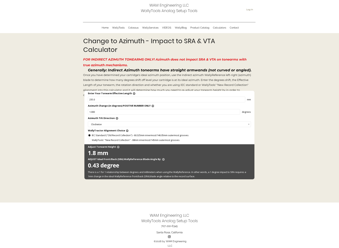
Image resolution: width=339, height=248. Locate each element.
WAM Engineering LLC (169, 5)
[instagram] (169, 236)
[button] (150, 27)
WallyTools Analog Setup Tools (169, 10)
